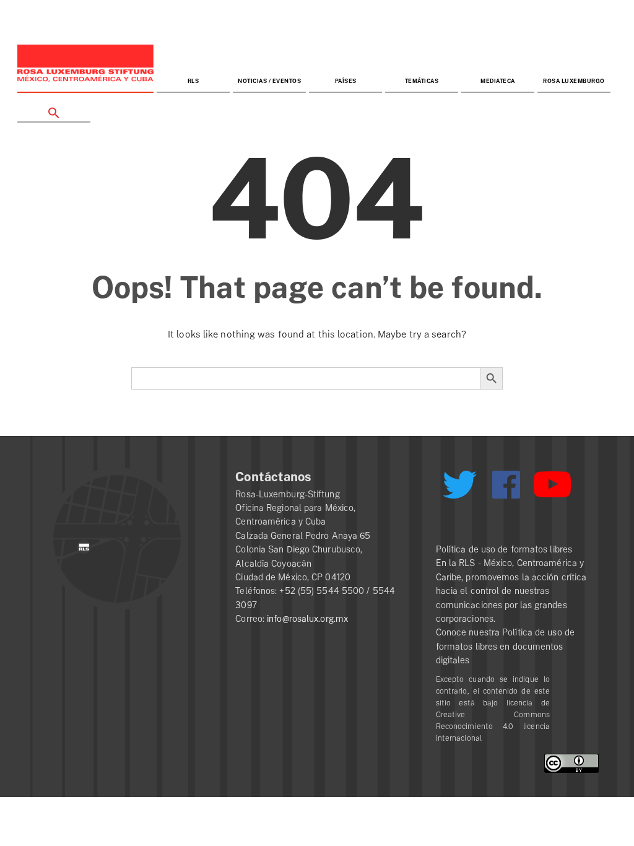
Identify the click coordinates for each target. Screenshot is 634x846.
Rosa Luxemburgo (574, 81)
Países (346, 81)
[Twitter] (460, 489)
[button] (53, 108)
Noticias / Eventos (269, 81)
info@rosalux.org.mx (307, 618)
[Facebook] (506, 485)
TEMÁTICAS (422, 81)
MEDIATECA (497, 81)
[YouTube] (552, 489)
